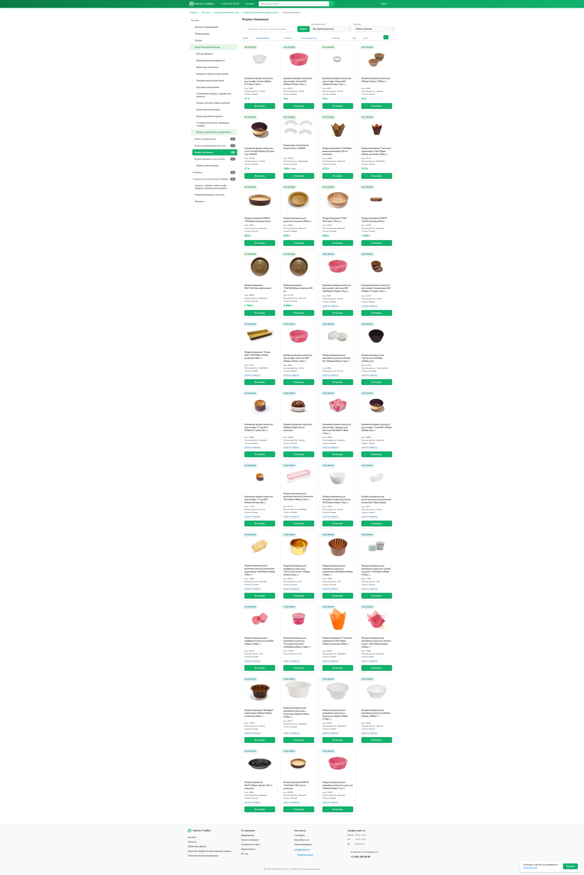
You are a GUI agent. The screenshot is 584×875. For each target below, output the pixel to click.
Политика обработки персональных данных (209, 851)
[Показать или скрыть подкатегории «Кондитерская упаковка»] (193, 110)
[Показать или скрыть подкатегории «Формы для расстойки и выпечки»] (193, 103)
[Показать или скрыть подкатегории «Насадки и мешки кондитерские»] (193, 74)
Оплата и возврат (250, 840)
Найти (303, 29)
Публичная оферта (197, 846)
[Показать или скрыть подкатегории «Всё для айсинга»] (193, 54)
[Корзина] (393, 4)
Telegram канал (305, 855)
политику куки (530, 868)
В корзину (260, 106)
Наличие (357, 24)
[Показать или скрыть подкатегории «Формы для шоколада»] (193, 166)
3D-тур (244, 853)
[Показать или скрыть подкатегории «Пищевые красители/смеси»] (193, 81)
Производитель (318, 24)
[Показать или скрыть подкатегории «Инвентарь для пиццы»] (193, 67)
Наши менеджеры (303, 844)
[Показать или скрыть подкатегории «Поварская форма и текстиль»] (192, 195)
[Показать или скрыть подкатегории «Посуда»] (192, 40)
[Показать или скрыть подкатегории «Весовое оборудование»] (192, 27)
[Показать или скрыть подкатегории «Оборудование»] (192, 34)
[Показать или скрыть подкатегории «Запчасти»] (192, 201)
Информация (247, 835)
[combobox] (331, 29)
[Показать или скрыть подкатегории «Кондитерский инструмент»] (193, 116)
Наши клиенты (248, 849)
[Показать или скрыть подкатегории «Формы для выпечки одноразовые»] (193, 132)
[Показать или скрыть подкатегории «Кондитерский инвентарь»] (192, 47)
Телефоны (299, 835)
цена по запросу (330, 306)
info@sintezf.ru (302, 850)
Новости (192, 842)
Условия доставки (250, 844)
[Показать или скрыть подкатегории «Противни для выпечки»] (193, 87)
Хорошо (570, 866)
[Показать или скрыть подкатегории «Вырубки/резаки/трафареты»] (193, 60)
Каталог (192, 837)
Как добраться (301, 840)
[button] (385, 37)
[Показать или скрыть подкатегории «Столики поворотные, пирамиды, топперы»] (193, 124)
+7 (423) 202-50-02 (360, 856)
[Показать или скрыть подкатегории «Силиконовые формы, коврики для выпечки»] (193, 95)
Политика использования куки (203, 855)
